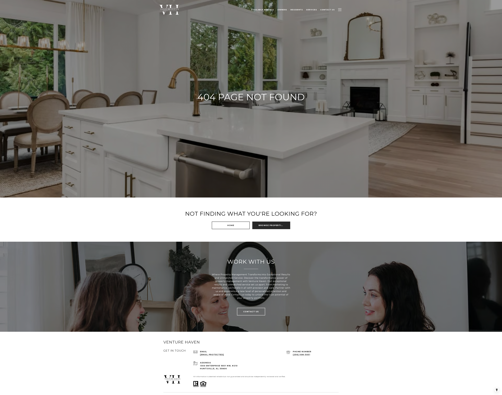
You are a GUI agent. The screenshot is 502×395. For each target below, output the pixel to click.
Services (311, 10)
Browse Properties (271, 225)
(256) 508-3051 (301, 354)
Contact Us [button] (251, 311)
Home (230, 225)
